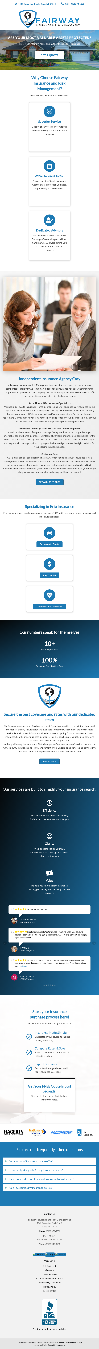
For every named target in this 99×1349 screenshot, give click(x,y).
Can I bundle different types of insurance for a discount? (41, 1178)
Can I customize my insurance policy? (30, 1187)
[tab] (49, 1161)
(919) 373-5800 (49, 1231)
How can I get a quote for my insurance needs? (36, 1170)
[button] (35, 4)
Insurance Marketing (42, 1345)
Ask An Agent (49, 1266)
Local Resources (49, 1274)
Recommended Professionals (50, 1278)
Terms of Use (49, 1291)
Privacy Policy (49, 1287)
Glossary (49, 1270)
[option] (14, 1132)
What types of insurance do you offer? (31, 1161)
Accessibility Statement (50, 1283)
